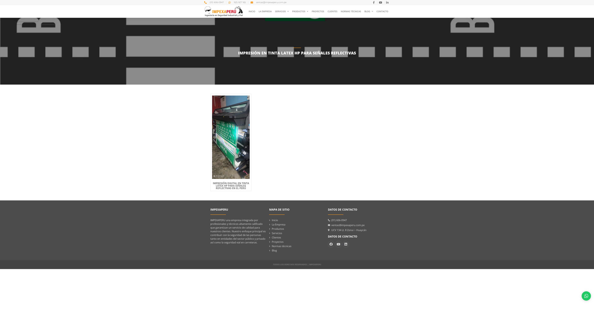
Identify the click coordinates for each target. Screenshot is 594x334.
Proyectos (318, 11)
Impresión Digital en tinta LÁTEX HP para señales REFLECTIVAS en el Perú (231, 186)
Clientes (332, 11)
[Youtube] (338, 244)
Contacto (382, 11)
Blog (367, 11)
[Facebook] (331, 244)
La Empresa (265, 11)
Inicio (252, 11)
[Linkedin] (345, 244)
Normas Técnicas (351, 11)
